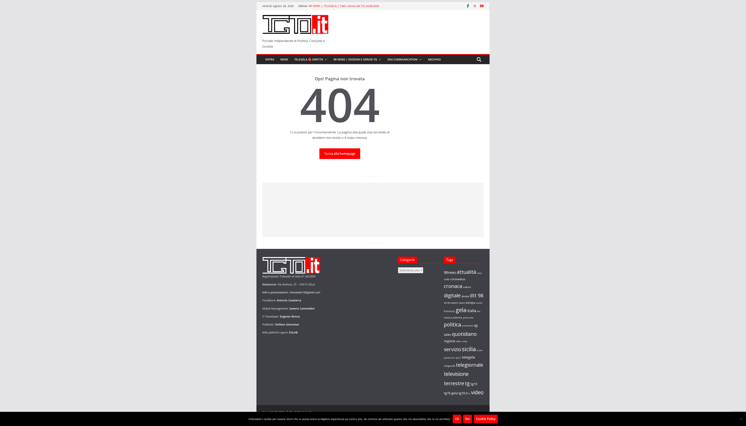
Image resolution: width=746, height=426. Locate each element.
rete (458, 341)
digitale (452, 295)
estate (462, 303)
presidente (467, 325)
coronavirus (457, 279)
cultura (467, 287)
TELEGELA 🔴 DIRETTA (308, 59)
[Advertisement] (373, 210)
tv (469, 393)
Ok (457, 419)
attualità (466, 271)
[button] (325, 59)
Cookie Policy (486, 419)
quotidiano (464, 333)
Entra (269, 59)
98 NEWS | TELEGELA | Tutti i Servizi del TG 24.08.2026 (344, 6)
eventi (479, 302)
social (479, 350)
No (467, 419)
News (284, 59)
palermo (457, 317)
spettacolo (449, 357)
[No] (741, 419)
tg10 (474, 384)
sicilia (469, 349)
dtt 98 (476, 295)
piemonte (468, 317)
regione (449, 341)
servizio (452, 349)
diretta (465, 296)
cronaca (453, 286)
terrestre (454, 383)
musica (448, 317)
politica (452, 324)
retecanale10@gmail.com (304, 292)
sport (458, 357)
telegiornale (469, 364)
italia (471, 310)
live (478, 311)
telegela (468, 357)
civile (446, 279)
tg (467, 383)
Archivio (434, 59)
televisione (456, 373)
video (477, 392)
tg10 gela (451, 393)
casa (479, 272)
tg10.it (463, 393)
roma (464, 341)
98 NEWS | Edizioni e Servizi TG (355, 59)
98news (450, 272)
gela (461, 310)
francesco (449, 311)
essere (454, 302)
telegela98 (449, 365)
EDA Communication (402, 59)
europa (470, 302)
